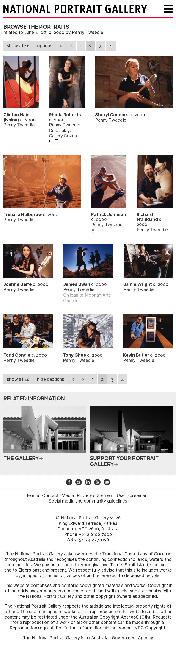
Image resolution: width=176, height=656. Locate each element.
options (44, 45)
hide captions (50, 379)
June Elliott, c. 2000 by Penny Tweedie (63, 32)
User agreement (133, 495)
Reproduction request (32, 628)
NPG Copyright (149, 628)
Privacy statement (95, 495)
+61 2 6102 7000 (95, 534)
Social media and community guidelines (88, 501)
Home (33, 495)
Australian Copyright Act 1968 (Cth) (114, 617)
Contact (50, 495)
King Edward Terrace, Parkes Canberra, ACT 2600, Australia (88, 526)
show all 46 (18, 45)
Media (67, 495)
